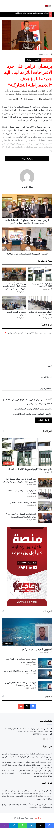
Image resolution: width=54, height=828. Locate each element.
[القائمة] (3, 7)
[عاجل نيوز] (48, 6)
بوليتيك (40, 54)
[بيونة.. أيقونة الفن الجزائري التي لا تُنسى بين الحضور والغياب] (45, 663)
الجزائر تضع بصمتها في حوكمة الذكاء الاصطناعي (32, 13)
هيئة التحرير (45, 99)
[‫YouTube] (21, 706)
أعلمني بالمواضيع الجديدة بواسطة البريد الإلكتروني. (31, 414)
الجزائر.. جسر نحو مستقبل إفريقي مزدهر (20, 671)
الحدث (37, 60)
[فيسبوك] (50, 739)
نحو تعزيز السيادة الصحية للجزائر (23, 502)
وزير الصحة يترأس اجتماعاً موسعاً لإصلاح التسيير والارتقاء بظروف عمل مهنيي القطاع (14, 286)
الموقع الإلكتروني (46, 388)
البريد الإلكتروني (45, 377)
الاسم (49, 366)
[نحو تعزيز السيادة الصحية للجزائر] (14, 302)
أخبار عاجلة (47, 60)
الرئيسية (47, 54)
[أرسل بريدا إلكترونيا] (39, 99)
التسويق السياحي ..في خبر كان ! (36, 649)
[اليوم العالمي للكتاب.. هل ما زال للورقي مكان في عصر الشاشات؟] (45, 686)
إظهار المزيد (28, 159)
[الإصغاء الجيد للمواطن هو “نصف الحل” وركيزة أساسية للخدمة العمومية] (45, 518)
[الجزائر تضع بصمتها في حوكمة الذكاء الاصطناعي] (40, 302)
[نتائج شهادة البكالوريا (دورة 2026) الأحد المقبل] (40, 274)
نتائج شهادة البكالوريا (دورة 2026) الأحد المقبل (30, 469)
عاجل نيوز (37, 818)
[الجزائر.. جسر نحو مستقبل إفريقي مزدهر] (45, 674)
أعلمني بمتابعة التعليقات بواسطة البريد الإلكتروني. (32, 409)
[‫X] (27, 706)
